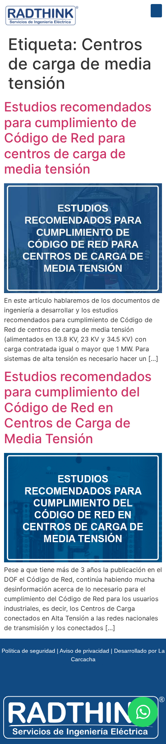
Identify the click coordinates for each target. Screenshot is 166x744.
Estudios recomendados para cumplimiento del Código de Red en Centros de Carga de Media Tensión (77, 407)
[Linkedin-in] (73, 674)
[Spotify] (93, 674)
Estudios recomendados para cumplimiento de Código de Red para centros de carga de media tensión (77, 138)
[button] (156, 10)
